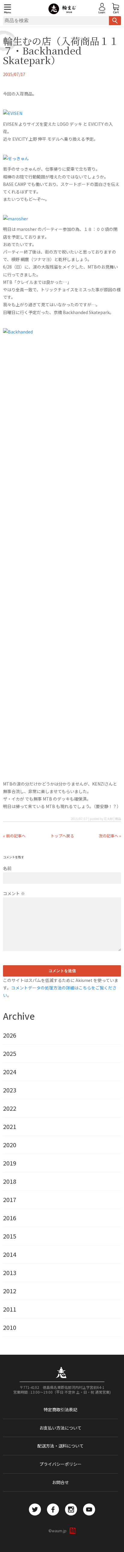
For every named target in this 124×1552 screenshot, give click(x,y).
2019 (9, 1163)
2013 (9, 1273)
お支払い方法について (60, 1428)
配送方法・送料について (60, 1446)
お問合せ (60, 1482)
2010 (9, 1327)
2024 (9, 1072)
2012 (9, 1291)
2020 (9, 1145)
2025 (9, 1054)
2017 (9, 1200)
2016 (9, 1218)
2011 (9, 1309)
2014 (9, 1254)
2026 (9, 1035)
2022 (9, 1108)
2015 (9, 1236)
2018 (9, 1181)
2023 (9, 1090)
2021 (9, 1127)
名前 (7, 868)
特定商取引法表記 (60, 1409)
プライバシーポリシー (60, 1464)
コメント (14, 893)
